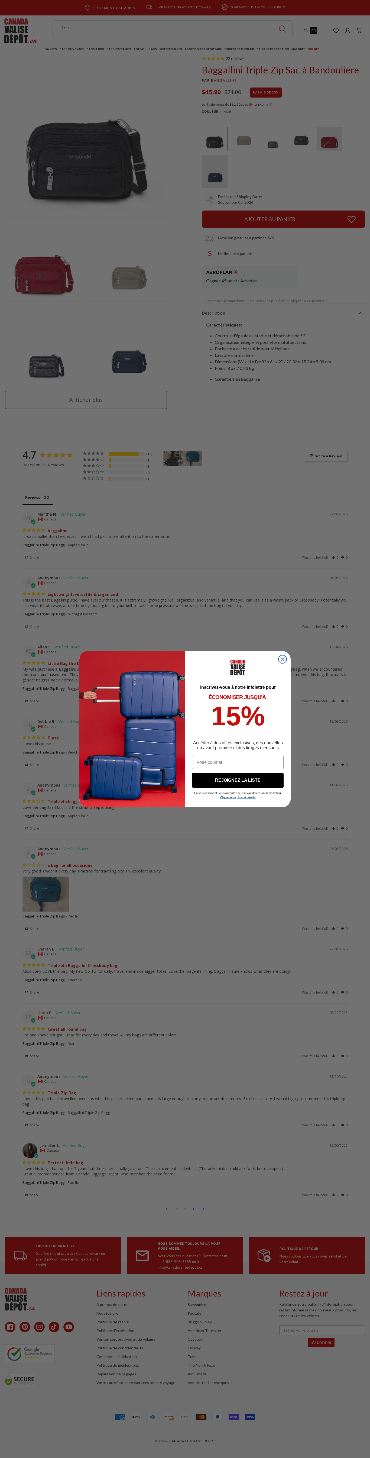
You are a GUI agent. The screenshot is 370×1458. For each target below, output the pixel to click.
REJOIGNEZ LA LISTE (238, 780)
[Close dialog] (282, 659)
